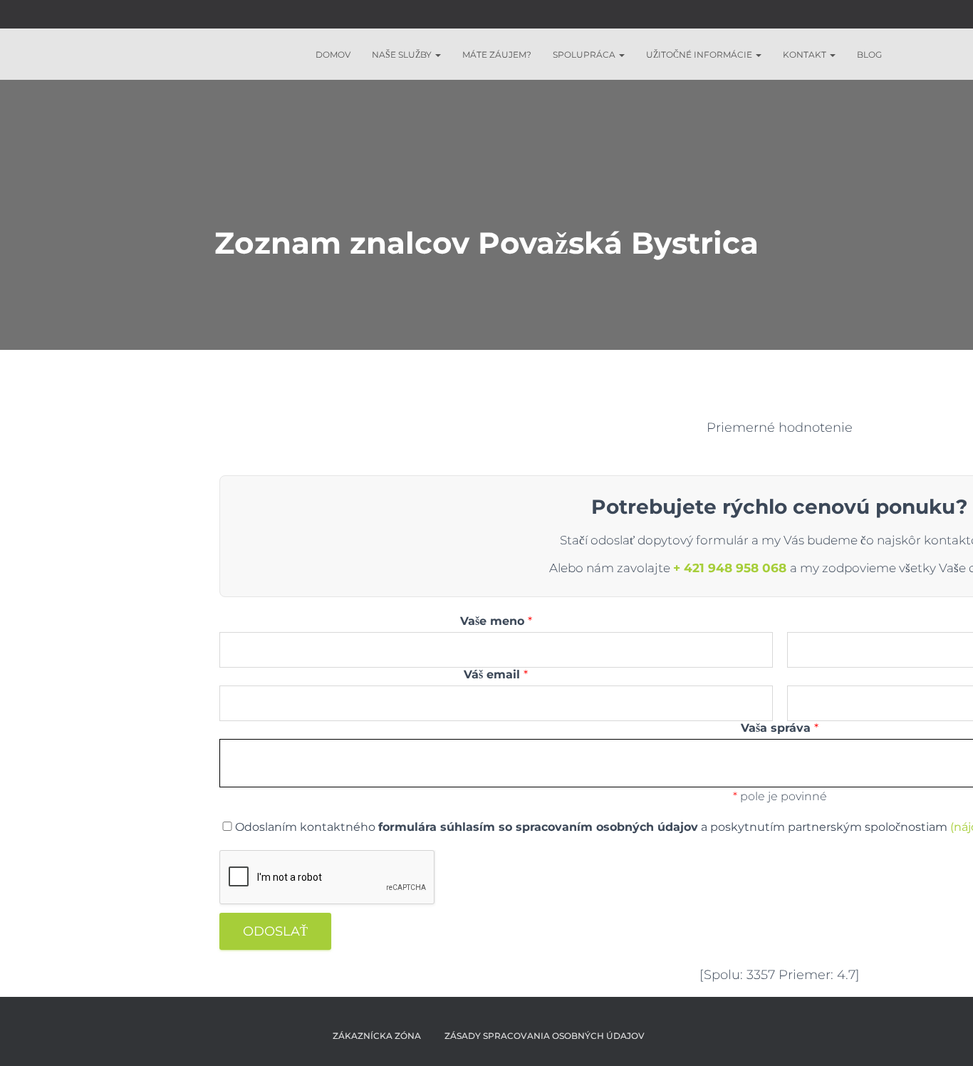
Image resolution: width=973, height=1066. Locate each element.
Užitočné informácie (700, 54)
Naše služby (403, 54)
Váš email (496, 674)
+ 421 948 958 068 (731, 568)
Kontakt (805, 54)
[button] (437, 54)
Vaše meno (496, 621)
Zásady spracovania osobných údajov (544, 1035)
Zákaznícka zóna (374, 1035)
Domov (333, 54)
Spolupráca (585, 54)
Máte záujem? (496, 54)
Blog (869, 54)
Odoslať (275, 931)
